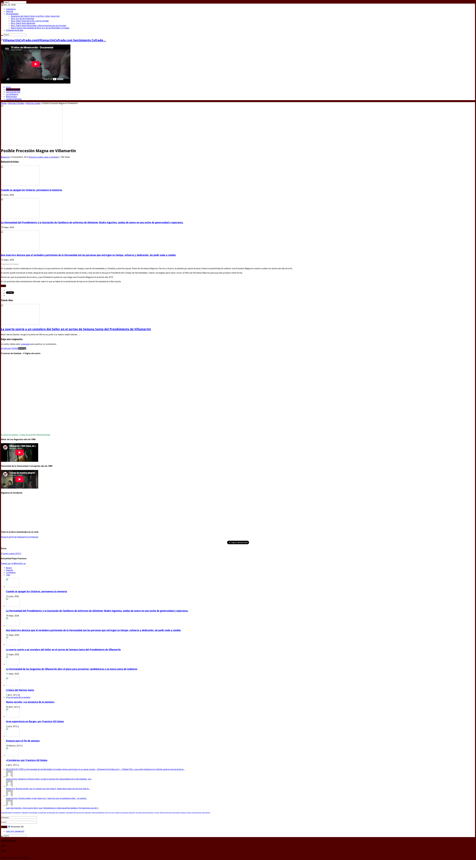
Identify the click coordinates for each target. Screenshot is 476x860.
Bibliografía (11, 96)
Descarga (22, 348)
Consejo (156, 812)
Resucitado (176, 812)
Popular (9, 570)
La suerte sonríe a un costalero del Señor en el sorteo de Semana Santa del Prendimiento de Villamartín (76, 329)
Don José (111, 812)
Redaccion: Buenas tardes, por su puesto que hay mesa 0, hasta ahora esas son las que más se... (48, 788)
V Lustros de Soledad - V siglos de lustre (17, 435)
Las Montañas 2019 (53, 812)
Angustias (88, 812)
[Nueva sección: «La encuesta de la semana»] (18, 697)
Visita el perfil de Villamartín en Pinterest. (19, 537)
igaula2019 (132, 812)
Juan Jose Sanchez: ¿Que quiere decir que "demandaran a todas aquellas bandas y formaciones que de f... (52, 808)
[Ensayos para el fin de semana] (13, 736)
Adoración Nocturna (166, 812)
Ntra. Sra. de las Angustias (22, 18)
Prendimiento (17, 812)
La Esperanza (124, 812)
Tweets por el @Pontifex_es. (13, 563)
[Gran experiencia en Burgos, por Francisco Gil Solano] (13, 716)
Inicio (8, 87)
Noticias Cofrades (16, 103)
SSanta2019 (25, 812)
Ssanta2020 (69, 812)
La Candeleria (42, 812)
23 (19, 695)
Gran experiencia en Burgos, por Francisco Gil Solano (35, 721)
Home (3, 103)
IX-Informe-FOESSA (9, 348)
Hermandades (12, 14)
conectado (25, 344)
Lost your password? (15, 831)
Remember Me (17, 827)
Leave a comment (51, 157)
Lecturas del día (13, 92)
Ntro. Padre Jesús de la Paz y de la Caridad (30, 21)
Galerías (9, 11)
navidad (117, 812)
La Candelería (12, 94)
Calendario (11, 9)
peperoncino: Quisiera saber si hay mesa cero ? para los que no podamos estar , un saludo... (46, 798)
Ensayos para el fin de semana (23, 741)
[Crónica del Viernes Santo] (13, 685)
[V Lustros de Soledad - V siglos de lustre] (238, 394)
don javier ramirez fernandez (145, 812)
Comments (10, 572)
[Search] (2, 2)
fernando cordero (186, 812)
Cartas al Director (14, 99)
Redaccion (5, 157)
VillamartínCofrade (14, 30)
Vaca (106, 812)
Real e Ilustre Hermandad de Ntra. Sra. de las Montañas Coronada (40, 28)
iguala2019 (62, 812)
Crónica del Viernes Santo (20, 690)
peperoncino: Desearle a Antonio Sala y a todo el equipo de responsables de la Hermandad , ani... (49, 779)
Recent (9, 568)
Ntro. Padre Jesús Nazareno (23, 23)
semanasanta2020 (6, 812)
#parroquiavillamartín (98, 812)
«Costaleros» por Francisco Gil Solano (26, 760)
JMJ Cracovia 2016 (79, 812)
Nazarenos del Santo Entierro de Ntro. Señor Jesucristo (35, 16)
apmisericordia (196, 812)
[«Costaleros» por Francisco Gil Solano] (12, 755)
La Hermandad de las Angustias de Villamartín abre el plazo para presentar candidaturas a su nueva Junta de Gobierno (71, 669)
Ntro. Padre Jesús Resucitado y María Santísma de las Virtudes (38, 25)
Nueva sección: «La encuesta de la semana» (30, 702)
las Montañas (33, 812)
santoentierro (206, 812)
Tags (8, 575)
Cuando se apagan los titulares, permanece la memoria (31, 190)
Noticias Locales (13, 89)
